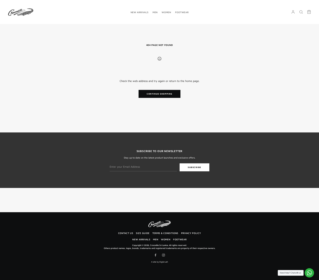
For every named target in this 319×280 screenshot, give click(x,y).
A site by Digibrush (159, 262)
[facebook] (156, 255)
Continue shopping (159, 94)
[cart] (309, 12)
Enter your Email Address (123, 161)
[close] (301, 12)
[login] (293, 12)
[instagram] (163, 255)
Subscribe (194, 167)
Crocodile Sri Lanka (159, 245)
